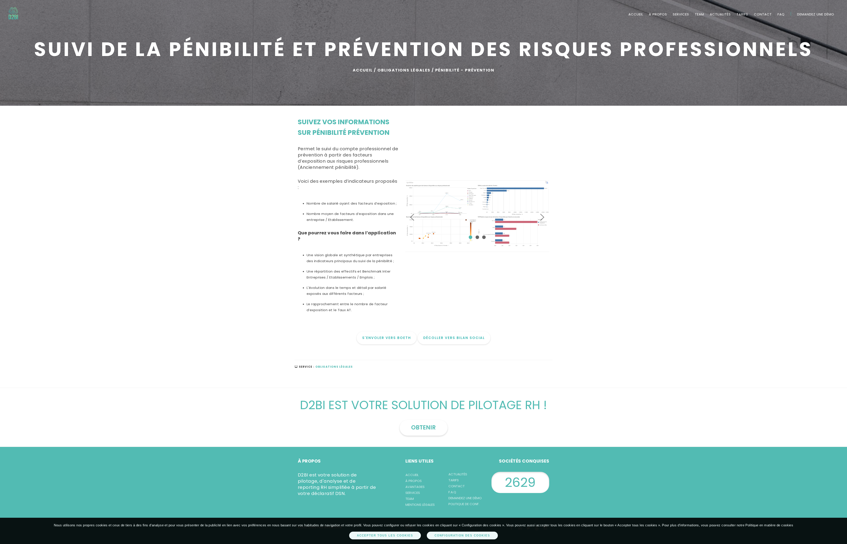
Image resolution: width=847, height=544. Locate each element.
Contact (763, 14)
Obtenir (423, 427)
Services (681, 14)
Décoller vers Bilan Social (454, 337)
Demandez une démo (815, 14)
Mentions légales (420, 504)
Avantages (415, 486)
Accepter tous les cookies (385, 535)
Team (699, 14)
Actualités (720, 14)
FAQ (781, 14)
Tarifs (742, 14)
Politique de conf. (463, 504)
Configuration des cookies (462, 535)
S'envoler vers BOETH (386, 337)
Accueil (635, 14)
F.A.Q (452, 492)
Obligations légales (334, 367)
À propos (658, 14)
